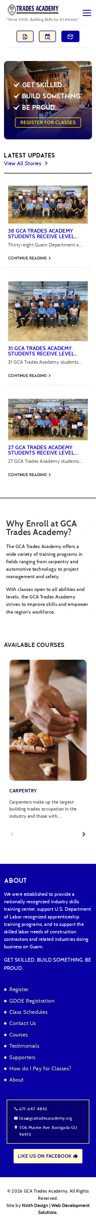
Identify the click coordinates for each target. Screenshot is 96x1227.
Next (84, 834)
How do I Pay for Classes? (40, 1068)
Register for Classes (48, 122)
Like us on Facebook (45, 1156)
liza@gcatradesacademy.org (45, 1118)
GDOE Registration (31, 1000)
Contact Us (22, 1023)
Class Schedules (28, 1012)
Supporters (22, 1057)
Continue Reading (28, 258)
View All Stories (23, 163)
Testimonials (24, 1045)
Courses (18, 1034)
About (16, 1079)
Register (19, 989)
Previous (12, 834)
